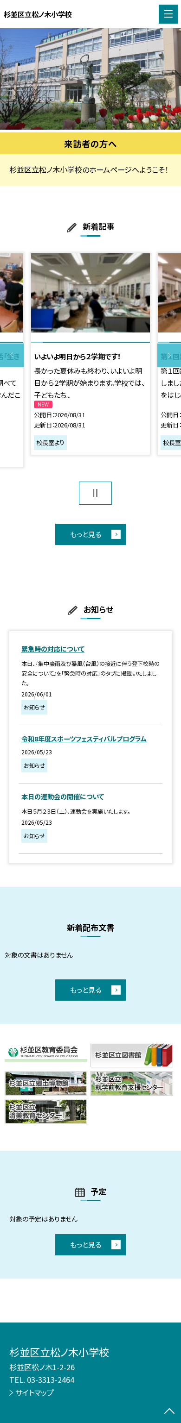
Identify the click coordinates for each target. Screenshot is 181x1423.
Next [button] (169, 355)
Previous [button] (12, 355)
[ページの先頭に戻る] (169, 1412)
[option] (90, 79)
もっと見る (85, 534)
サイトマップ (34, 1392)
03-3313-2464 (50, 1379)
